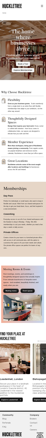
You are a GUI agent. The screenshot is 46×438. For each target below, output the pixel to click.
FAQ (4, 427)
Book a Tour (23, 64)
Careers (33, 429)
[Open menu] (42, 6)
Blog (4, 418)
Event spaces (27, 291)
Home (4, 13)
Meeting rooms (11, 291)
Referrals (6, 423)
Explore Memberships (23, 70)
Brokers (33, 418)
